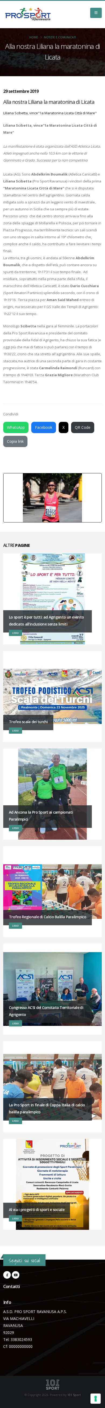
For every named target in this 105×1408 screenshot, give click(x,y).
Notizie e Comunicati (60, 37)
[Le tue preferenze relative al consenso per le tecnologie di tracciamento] (95, 1399)
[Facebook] (7, 1275)
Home (33, 37)
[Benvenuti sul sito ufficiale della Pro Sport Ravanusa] (29, 14)
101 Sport (74, 1395)
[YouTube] (15, 1275)
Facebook (43, 427)
